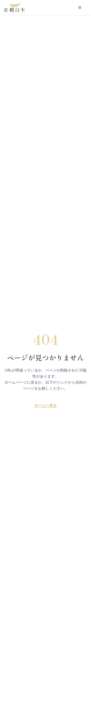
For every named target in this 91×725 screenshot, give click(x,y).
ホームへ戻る (45, 405)
